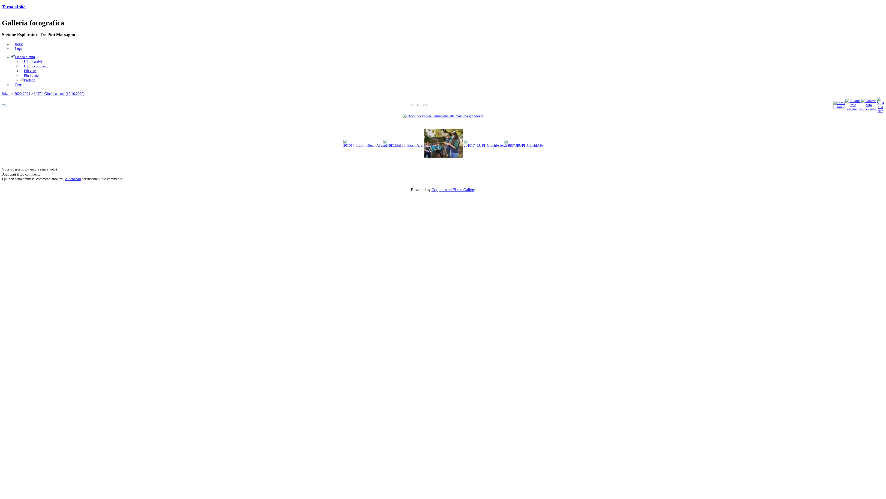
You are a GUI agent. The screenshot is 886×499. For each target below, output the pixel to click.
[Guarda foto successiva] (869, 104)
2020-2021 (22, 94)
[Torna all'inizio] (839, 104)
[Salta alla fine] (880, 104)
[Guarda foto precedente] (853, 104)
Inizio (6, 94)
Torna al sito (14, 6)
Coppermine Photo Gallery (453, 190)
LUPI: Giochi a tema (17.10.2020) (59, 94)
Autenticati (73, 179)
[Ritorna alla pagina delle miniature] (4, 104)
